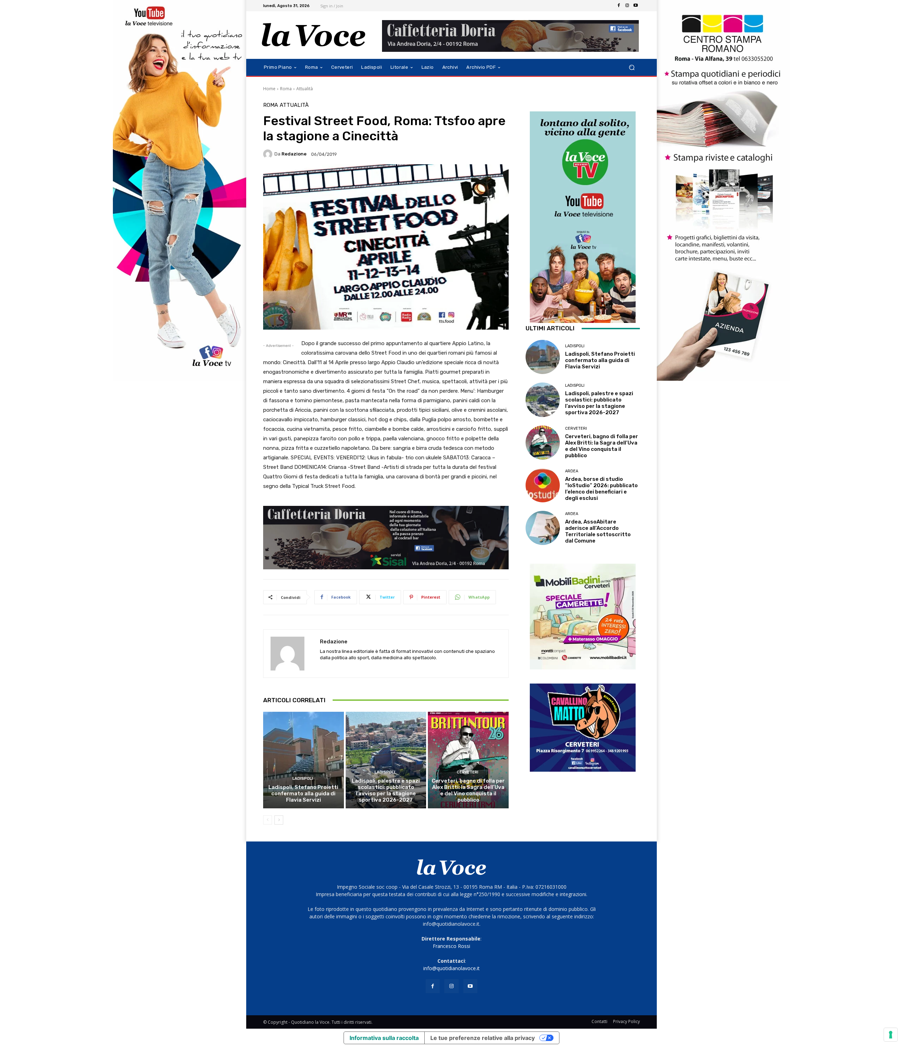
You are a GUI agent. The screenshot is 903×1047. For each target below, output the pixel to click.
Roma (286, 89)
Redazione (294, 154)
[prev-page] (267, 820)
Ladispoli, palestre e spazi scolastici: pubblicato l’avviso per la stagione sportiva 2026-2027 (386, 790)
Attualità (304, 89)
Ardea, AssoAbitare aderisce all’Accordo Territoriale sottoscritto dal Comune (598, 531)
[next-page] (278, 820)
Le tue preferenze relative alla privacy (482, 1037)
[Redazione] (268, 154)
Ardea (571, 471)
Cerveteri (467, 772)
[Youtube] (635, 5)
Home (269, 89)
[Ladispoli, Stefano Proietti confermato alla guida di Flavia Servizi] (303, 760)
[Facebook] (618, 5)
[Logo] (313, 35)
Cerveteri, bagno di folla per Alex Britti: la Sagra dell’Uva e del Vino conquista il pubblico (468, 790)
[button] (631, 67)
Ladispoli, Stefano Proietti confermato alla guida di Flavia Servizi (303, 793)
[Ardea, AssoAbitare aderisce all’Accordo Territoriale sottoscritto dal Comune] (543, 528)
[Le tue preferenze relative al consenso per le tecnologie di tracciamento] (890, 1034)
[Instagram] (627, 5)
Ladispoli (302, 778)
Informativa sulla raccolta (384, 1037)
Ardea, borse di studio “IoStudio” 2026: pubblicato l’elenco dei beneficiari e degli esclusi (601, 488)
